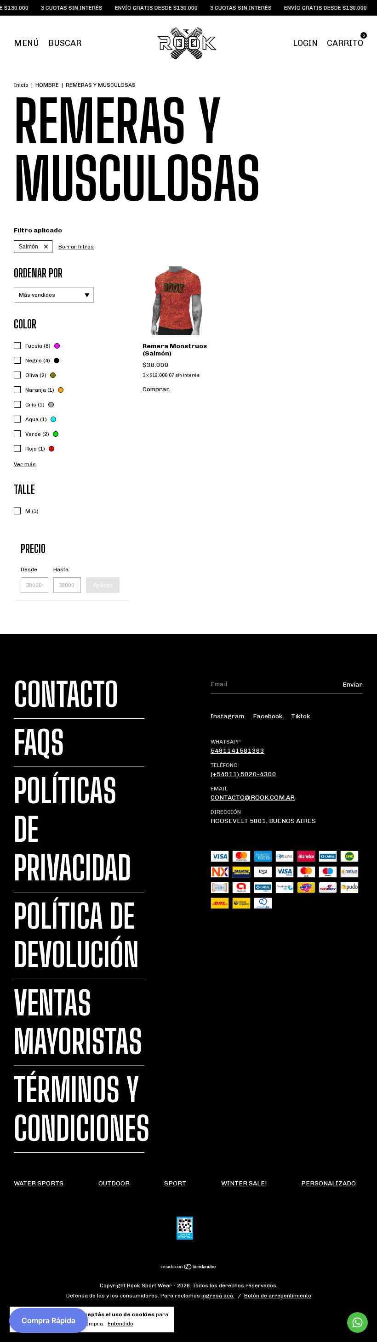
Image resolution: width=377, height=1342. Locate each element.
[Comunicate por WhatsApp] (357, 1322)
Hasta (61, 569)
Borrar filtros (76, 246)
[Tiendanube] (188, 1268)
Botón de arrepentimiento (277, 1295)
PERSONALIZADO (328, 1183)
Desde (29, 569)
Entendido (120, 1323)
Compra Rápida (48, 1320)
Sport (175, 1183)
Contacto (66, 694)
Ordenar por (38, 273)
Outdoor (114, 1183)
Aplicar (103, 585)
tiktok (300, 716)
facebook (268, 716)
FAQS (39, 742)
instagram (228, 716)
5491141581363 (237, 751)
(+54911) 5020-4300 (243, 774)
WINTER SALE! (244, 1183)
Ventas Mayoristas (78, 1022)
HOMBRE (47, 85)
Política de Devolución (76, 935)
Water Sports (38, 1183)
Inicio (21, 85)
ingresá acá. (217, 1295)
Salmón (28, 246)
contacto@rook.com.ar (253, 797)
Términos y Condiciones (81, 1109)
